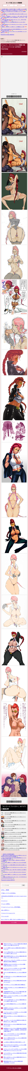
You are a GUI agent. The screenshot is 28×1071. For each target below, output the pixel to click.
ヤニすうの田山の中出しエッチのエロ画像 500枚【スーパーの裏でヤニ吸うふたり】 (15, 952)
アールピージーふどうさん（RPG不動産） (11, 907)
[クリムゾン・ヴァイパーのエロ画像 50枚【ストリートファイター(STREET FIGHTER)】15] (14, 628)
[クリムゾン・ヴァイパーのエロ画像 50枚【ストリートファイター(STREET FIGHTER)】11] (14, 482)
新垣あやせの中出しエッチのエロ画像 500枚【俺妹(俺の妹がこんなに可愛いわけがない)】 (15, 944)
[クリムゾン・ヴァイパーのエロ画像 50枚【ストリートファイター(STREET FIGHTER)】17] (14, 701)
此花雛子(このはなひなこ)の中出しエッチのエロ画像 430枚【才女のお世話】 (15, 1008)
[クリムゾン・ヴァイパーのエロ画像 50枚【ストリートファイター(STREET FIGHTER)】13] (14, 552)
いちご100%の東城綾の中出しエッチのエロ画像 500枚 (15, 1004)
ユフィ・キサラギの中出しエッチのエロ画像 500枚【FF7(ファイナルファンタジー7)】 (15, 1034)
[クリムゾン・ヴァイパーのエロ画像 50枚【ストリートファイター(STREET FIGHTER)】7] (14, 348)
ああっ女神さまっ (5, 910)
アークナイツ (4, 900)
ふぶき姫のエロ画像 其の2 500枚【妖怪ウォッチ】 (14, 1042)
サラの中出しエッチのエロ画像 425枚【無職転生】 (15, 984)
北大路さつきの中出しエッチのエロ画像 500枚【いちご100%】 (15, 988)
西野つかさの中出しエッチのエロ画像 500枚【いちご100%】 (15, 1017)
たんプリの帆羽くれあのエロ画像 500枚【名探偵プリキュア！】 (15, 948)
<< (7, 96)
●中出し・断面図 (5, 889)
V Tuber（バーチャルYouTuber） (8, 893)
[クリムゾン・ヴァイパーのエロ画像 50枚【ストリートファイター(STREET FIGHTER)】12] (14, 516)
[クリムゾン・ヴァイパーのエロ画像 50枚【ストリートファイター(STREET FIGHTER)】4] (14, 244)
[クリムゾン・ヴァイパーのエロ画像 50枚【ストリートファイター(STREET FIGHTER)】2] (14, 171)
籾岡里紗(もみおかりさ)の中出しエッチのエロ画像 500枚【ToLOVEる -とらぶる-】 (14, 965)
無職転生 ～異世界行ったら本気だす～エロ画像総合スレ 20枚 (13, 26)
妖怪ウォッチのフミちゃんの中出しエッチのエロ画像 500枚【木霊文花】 (15, 996)
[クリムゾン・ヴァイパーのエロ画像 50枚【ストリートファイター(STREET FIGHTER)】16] (14, 665)
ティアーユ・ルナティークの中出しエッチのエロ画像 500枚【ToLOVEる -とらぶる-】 (15, 1013)
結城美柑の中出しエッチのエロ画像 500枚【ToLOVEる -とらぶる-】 (15, 981)
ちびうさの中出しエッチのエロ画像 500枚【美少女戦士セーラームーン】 (15, 1054)
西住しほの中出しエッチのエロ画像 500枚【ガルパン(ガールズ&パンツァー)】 (15, 1058)
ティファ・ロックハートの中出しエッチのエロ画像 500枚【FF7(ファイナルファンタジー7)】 (15, 969)
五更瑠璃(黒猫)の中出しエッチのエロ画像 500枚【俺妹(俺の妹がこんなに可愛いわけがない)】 (15, 992)
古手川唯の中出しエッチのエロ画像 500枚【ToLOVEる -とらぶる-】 (15, 977)
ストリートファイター (7, 53)
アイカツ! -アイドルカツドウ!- (8, 913)
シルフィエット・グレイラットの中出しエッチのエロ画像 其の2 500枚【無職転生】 (15, 961)
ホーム (8, 5)
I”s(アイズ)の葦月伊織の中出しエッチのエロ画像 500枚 (15, 973)
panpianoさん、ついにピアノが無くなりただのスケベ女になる (14, 872)
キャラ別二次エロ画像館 (14, 3)
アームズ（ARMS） (5, 903)
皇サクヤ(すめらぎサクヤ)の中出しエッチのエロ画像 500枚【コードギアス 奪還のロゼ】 (15, 1045)
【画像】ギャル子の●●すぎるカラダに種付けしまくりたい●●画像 (14, 11)
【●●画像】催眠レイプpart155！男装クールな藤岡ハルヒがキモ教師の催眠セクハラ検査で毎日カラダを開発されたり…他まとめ (14, 10)
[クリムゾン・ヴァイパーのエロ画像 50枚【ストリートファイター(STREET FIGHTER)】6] (14, 314)
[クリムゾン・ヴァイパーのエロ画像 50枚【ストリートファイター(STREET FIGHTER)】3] (14, 209)
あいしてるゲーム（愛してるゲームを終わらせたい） (13, 919)
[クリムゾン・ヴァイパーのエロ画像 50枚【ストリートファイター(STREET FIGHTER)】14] (14, 594)
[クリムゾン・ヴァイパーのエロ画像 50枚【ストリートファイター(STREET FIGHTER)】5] (14, 278)
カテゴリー (19, 5)
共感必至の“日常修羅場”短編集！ (9, 854)
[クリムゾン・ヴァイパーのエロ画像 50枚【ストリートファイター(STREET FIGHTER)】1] (14, 134)
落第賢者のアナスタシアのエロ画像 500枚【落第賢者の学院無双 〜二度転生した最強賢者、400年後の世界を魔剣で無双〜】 (15, 1030)
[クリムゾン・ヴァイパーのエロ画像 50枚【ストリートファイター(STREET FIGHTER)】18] (14, 735)
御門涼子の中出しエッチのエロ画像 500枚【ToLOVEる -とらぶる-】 (15, 1025)
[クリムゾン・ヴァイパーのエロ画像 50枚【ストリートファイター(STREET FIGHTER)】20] (14, 796)
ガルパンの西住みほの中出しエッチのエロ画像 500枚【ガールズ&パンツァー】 (15, 1038)
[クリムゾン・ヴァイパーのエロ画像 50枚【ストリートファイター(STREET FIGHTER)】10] (14, 441)
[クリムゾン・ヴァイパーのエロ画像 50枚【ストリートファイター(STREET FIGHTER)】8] (14, 374)
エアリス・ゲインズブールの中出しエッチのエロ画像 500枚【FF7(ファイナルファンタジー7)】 (15, 1049)
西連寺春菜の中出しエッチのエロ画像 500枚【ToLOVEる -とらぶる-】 (13, 1062)
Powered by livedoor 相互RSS (7, 34)
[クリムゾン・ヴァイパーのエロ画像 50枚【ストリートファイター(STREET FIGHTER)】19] (14, 771)
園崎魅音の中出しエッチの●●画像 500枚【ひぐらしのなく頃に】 (13, 22)
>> (20, 96)
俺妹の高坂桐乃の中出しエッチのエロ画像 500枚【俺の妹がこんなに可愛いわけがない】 (15, 957)
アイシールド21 (4, 916)
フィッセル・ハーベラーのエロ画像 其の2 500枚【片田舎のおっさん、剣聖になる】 (15, 1021)
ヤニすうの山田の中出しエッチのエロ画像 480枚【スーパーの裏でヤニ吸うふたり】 (15, 1000)
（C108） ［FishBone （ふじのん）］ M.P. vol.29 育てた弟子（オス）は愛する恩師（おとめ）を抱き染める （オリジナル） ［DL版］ (14, 17)
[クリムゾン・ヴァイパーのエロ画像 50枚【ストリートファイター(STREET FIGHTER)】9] (14, 419)
